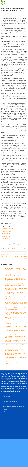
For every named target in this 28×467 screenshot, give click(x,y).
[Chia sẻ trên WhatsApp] (8, 244)
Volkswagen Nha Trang (7, 228)
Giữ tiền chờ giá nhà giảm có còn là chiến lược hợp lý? (16, 327)
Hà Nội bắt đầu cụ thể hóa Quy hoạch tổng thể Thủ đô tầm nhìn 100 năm (15, 322)
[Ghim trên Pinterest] (17, 244)
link (9, 223)
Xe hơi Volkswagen (6, 231)
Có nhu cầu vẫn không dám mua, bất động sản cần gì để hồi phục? (15, 293)
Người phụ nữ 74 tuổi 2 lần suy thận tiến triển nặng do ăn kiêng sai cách (15, 308)
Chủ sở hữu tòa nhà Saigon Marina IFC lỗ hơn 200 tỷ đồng (15, 362)
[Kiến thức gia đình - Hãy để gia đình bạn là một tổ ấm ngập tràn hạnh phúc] (6, 2)
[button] (26, 2)
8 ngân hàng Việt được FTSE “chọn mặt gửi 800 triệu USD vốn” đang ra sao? (15, 275)
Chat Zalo (23, 439)
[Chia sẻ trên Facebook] (10, 244)
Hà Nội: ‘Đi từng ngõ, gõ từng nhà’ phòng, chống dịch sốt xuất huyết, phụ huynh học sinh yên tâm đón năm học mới (15, 279)
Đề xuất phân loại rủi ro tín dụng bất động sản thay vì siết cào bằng (15, 354)
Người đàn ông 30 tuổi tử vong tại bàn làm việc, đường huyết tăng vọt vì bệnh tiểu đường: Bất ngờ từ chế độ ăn (16, 270)
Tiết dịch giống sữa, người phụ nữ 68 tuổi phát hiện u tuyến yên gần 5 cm (15, 345)
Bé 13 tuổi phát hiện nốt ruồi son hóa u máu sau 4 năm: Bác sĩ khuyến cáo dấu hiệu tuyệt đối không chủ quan (16, 336)
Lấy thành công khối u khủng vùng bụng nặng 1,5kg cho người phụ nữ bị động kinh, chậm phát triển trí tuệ (15, 313)
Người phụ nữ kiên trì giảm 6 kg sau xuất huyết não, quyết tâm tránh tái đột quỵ (16, 289)
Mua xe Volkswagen (6, 236)
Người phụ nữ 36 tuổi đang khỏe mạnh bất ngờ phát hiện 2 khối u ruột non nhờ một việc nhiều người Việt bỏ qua (16, 303)
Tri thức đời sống (6, 233)
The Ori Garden (15, 250)
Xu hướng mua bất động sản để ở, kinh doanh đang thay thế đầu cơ (15, 358)
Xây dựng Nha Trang (7, 240)
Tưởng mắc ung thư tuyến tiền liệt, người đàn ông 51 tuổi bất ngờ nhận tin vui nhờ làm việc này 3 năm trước (15, 298)
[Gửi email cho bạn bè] (15, 244)
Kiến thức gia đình (6, 229)
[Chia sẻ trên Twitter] (13, 244)
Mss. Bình (13, 14)
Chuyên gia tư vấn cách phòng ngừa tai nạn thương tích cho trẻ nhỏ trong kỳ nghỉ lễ (15, 331)
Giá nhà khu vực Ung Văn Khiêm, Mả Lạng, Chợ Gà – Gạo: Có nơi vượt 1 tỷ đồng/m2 (15, 284)
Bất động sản (4, 6)
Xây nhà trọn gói (5, 238)
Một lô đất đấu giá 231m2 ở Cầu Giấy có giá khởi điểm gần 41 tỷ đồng (15, 318)
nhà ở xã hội (9, 250)
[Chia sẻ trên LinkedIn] (20, 244)
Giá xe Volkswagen (6, 234)
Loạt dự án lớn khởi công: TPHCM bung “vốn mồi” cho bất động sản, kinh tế (15, 341)
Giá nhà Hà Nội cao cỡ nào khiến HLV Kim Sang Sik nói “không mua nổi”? (15, 350)
